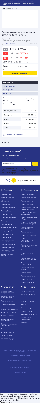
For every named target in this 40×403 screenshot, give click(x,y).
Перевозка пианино (27, 282)
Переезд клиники (6, 237)
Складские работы (7, 335)
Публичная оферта (20, 372)
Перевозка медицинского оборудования (29, 213)
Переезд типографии (8, 244)
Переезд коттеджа (7, 214)
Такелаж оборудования (8, 312)
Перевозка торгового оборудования (27, 227)
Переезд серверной (7, 241)
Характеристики (8, 82)
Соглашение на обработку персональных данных (20, 361)
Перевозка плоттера (27, 250)
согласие (11, 169)
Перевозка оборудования (29, 235)
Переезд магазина (7, 221)
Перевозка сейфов (27, 201)
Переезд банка (6, 211)
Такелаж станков (6, 329)
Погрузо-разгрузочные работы (8, 305)
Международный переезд (9, 231)
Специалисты (9, 287)
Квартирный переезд (8, 198)
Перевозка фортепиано (28, 276)
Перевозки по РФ (26, 311)
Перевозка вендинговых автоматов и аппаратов (28, 223)
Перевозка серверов (27, 194)
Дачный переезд (6, 224)
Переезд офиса (6, 194)
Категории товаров (10, 8)
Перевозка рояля (26, 279)
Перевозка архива (27, 204)
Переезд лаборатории (8, 207)
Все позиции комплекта (14, 135)
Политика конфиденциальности (20, 355)
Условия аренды (9, 86)
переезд (5, 201)
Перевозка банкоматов (28, 198)
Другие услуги (29, 287)
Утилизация (25, 298)
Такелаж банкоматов (7, 316)
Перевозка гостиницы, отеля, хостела (28, 263)
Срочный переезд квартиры (7, 254)
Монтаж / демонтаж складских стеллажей (8, 292)
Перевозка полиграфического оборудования (27, 240)
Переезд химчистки (7, 234)
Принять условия (6, 402)
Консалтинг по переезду (29, 314)
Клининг (23, 304)
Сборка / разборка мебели (9, 309)
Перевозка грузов (31, 190)
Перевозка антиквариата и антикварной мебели (29, 208)
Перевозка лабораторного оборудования (29, 218)
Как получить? (8, 90)
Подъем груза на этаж (8, 301)
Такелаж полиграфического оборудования (9, 324)
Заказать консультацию (35, 164)
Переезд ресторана (7, 247)
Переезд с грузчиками (8, 251)
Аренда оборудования (28, 291)
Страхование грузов (27, 308)
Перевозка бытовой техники (27, 268)
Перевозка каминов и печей (28, 254)
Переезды (8, 190)
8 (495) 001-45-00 (27, 180)
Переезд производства (8, 217)
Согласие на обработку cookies (20, 367)
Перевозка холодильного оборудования (29, 245)
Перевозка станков (27, 232)
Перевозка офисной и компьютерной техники (28, 258)
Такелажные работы (7, 332)
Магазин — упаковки (27, 301)
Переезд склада (6, 204)
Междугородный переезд (9, 227)
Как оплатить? (8, 93)
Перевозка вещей (26, 272)
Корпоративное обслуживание (26, 318)
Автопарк (24, 322)
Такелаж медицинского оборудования (8, 319)
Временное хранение (28, 294)
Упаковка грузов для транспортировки (7, 296)
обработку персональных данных (14, 170)
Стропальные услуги (7, 339)
